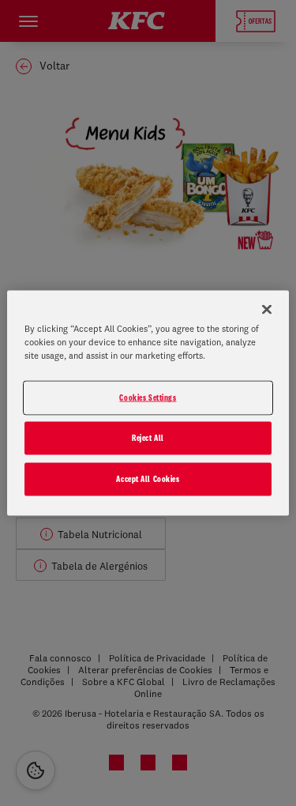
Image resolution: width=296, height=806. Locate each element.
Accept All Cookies (147, 478)
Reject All (148, 437)
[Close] (266, 309)
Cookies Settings (147, 397)
